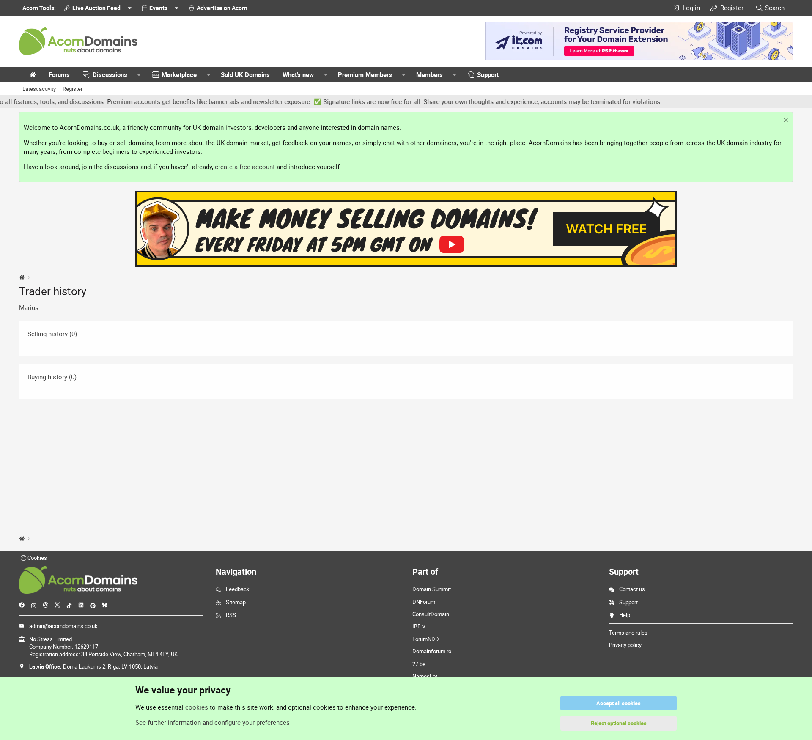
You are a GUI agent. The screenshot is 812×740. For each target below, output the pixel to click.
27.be (418, 664)
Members (429, 74)
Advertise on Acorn (222, 8)
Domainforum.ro (431, 651)
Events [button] (158, 8)
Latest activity (39, 89)
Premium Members (365, 74)
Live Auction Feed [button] (96, 8)
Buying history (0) (52, 377)
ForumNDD (425, 639)
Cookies (36, 558)
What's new (298, 74)
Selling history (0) (52, 333)
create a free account (245, 166)
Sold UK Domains (245, 74)
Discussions (110, 74)
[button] (139, 74)
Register (72, 89)
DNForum (423, 602)
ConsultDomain (430, 614)
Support (488, 74)
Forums (59, 74)
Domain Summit (431, 589)
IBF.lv (418, 626)
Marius (28, 307)
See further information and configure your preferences (212, 722)
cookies (196, 707)
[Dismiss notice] (784, 121)
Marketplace (179, 74)
